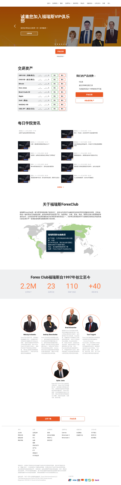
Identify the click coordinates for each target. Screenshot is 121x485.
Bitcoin (21, 84)
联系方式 (93, 435)
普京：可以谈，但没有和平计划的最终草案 (86, 133)
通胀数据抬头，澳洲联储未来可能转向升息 (86, 155)
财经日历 (49, 440)
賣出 (62, 75)
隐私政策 (20, 437)
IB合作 (82, 3)
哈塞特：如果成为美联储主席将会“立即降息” (43, 155)
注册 (103, 3)
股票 (61, 3)
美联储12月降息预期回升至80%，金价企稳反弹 (87, 166)
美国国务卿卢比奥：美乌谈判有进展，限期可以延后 (45, 177)
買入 (55, 75)
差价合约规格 (51, 435)
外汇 (34, 437)
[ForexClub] (15, 3)
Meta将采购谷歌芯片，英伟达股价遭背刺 (42, 166)
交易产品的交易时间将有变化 (27, 133)
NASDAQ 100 (23, 105)
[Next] (105, 26)
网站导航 (20, 440)
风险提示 (35, 453)
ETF (34, 450)
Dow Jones (23, 88)
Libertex (64, 432)
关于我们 (93, 432)
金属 (34, 440)
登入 (109, 3)
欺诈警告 (93, 437)
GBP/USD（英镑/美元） (27, 75)
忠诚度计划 (80, 435)
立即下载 (48, 419)
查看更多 (59, 187)
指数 (34, 442)
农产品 (34, 448)
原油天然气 (36, 445)
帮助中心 (49, 437)
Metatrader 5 (65, 437)
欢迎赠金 (79, 432)
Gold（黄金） (24, 100)
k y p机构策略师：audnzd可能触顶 (83, 177)
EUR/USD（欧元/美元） (27, 79)
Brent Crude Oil (24, 92)
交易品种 (35, 432)
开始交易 (60, 51)
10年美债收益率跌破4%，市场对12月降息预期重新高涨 (88, 144)
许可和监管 (36, 455)
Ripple (21, 96)
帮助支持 (20, 435)
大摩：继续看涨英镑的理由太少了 (40, 144)
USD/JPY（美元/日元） (27, 109)
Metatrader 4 (65, 435)
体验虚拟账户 (60, 56)
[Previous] (15, 26)
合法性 (20, 432)
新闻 (48, 432)
